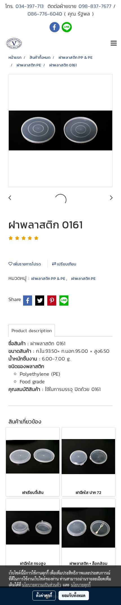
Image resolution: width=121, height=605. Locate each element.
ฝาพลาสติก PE (83, 279)
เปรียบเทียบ (66, 264)
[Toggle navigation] (113, 43)
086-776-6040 (45, 14)
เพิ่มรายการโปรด (26, 264)
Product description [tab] (32, 330)
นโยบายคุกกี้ (81, 584)
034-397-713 (31, 6)
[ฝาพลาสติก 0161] (60, 130)
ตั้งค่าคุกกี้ (44, 595)
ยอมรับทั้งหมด (74, 595)
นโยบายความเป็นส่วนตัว (41, 584)
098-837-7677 (95, 6)
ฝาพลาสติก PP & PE (48, 279)
